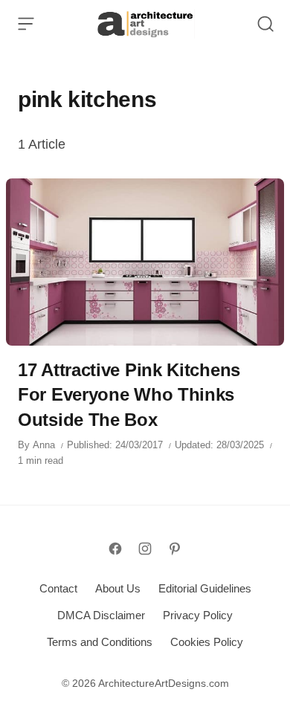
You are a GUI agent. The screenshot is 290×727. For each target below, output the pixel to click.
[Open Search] (265, 24)
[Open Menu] (26, 24)
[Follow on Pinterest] (174, 548)
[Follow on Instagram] (145, 548)
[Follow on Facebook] (115, 548)
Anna (44, 444)
